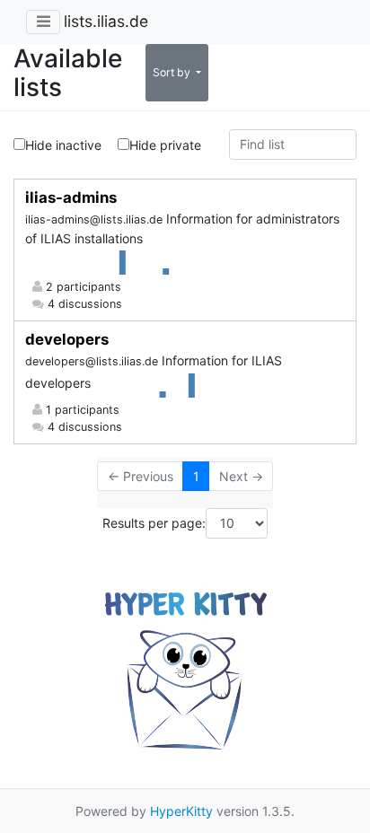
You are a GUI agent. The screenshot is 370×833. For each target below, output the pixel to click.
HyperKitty (181, 811)
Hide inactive (63, 145)
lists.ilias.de (106, 21)
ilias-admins (71, 197)
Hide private (165, 145)
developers (67, 339)
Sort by (173, 72)
